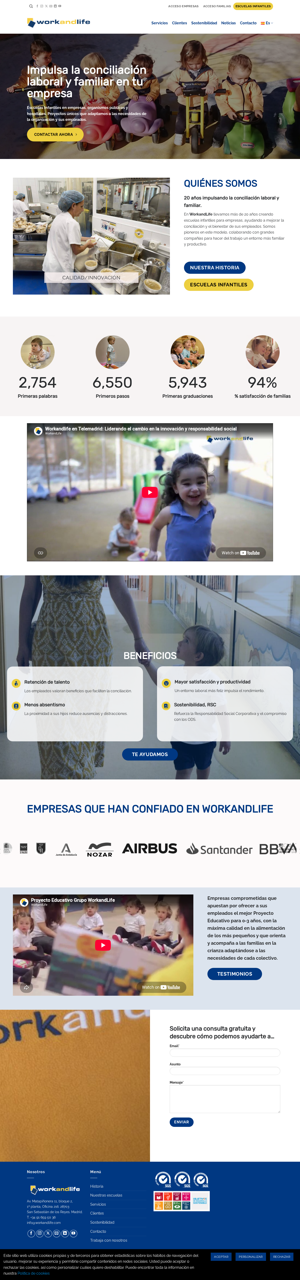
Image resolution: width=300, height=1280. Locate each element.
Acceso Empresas (183, 6)
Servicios (159, 23)
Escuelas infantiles (253, 6)
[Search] (31, 6)
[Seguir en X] (46, 6)
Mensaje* (177, 1082)
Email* (175, 1046)
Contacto (248, 23)
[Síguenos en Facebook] (37, 6)
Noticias (228, 23)
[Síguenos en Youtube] (59, 6)
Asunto (175, 1064)
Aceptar (221, 1256)
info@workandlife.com (44, 1223)
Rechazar (281, 1256)
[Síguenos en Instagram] (41, 6)
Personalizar (251, 1256)
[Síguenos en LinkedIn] (55, 6)
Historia (96, 1186)
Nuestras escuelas (106, 1195)
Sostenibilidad (204, 23)
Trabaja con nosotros (108, 1240)
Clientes (179, 23)
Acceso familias (217, 6)
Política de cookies (34, 1273)
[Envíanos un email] (50, 6)
